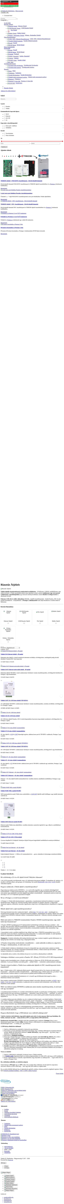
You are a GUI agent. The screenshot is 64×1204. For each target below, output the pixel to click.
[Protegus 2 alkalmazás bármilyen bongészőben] (13, 1140)
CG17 (49, 882)
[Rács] (3, 646)
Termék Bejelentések (9, 1128)
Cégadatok (7, 1115)
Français (12, 1179)
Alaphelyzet (4, 147)
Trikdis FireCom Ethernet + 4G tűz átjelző (13, 851)
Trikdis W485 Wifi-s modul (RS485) (11, 790)
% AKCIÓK (7, 23)
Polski (10, 1186)
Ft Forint (7, 1168)
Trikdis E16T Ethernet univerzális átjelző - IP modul (15, 669)
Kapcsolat (7, 1151)
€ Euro (6, 1166)
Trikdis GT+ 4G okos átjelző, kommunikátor (13, 760)
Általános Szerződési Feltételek (12, 1112)
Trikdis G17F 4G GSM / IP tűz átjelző (11, 837)
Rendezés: (3, 647)
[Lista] (1, 646)
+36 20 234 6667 (8, 1148)
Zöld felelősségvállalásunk (11, 1117)
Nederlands (14, 1185)
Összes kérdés (59, 1073)
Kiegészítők (7, 48)
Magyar (12, 1190)
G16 (11, 734)
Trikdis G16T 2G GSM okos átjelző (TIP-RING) (14, 700)
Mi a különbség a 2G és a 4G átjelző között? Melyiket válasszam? (21, 877)
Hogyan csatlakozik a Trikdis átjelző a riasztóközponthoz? (19, 887)
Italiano (11, 1183)
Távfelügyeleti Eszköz (10, 64)
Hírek (5, 1126)
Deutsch (12, 1177)
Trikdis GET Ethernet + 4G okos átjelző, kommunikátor (16, 775)
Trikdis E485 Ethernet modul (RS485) (11, 821)
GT (11, 763)
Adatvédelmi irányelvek (10, 1114)
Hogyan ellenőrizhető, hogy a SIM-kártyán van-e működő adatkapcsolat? (24, 1013)
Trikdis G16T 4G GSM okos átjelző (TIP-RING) (14, 746)
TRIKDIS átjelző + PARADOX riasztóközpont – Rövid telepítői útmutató (21, 181)
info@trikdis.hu (8, 1146)
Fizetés (6, 1111)
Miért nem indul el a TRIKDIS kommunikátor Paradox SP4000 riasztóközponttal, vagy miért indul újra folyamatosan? (30, 921)
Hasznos (6, 69)
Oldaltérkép (7, 1152)
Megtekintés (4, 188)
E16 (34, 912)
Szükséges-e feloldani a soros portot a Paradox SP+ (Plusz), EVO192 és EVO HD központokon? (32, 957)
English (12, 1175)
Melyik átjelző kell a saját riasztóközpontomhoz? (16, 909)
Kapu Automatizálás (9, 47)
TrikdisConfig (9, 1056)
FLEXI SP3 (7, 1131)
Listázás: (3, 649)
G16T (16, 734)
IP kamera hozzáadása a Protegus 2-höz (12, 227)
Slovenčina (14, 1188)
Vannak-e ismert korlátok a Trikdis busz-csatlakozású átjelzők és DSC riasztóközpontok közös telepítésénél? (30, 966)
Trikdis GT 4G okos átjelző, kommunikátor (13, 731)
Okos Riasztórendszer (10, 37)
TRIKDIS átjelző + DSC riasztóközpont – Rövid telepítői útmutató (19, 204)
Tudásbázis (7, 1123)
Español (12, 1181)
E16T (54, 980)
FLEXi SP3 (41, 882)
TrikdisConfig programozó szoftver (13, 1125)
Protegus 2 (53, 184)
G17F (53, 882)
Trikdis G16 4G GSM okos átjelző (10, 715)
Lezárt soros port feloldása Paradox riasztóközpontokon (16, 193)
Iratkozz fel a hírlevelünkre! (8, 91)
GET (46, 912)
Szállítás (6, 1109)
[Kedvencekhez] (61, 649)
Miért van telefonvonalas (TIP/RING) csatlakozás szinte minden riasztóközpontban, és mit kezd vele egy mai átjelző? (31, 988)
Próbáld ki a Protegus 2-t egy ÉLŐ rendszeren (14, 216)
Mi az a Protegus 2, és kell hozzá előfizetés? (14, 898)
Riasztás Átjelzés (8, 24)
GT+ (43, 912)
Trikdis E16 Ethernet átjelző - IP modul (12, 654)
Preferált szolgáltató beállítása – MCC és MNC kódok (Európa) (20, 1070)
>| (4, 867)
